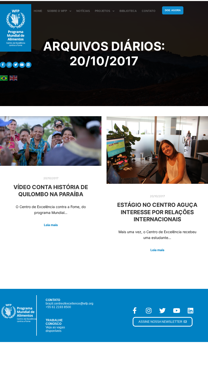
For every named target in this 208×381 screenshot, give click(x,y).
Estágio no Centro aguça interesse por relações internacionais (157, 212)
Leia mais (51, 225)
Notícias (83, 10)
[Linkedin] (28, 65)
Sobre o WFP (57, 10)
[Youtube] (22, 65)
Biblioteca (128, 10)
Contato (148, 10)
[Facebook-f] (134, 310)
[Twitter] (16, 65)
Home (38, 10)
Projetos (102, 10)
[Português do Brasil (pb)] (4, 78)
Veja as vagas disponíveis (55, 329)
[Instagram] (9, 65)
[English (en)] (13, 78)
